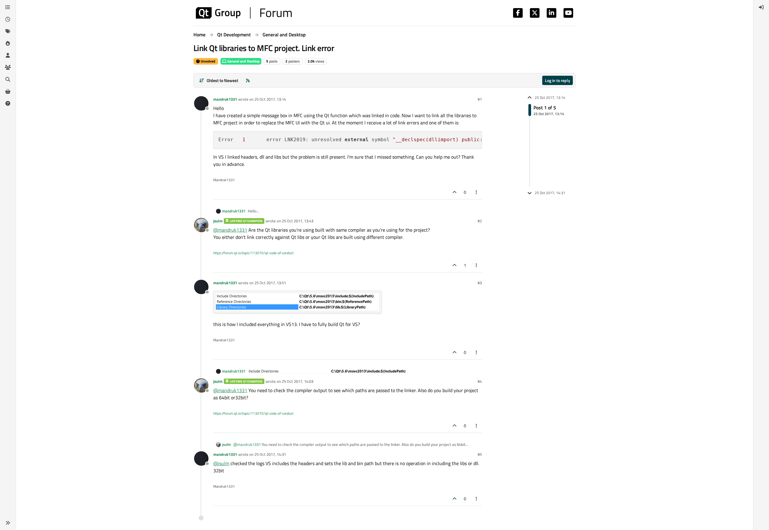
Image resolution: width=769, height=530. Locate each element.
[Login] (761, 7)
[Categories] (7, 7)
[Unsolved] (7, 103)
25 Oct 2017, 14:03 (297, 381)
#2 (480, 221)
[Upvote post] (454, 192)
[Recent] (7, 19)
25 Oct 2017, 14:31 (270, 454)
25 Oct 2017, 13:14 (270, 99)
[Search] (7, 79)
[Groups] (7, 67)
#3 (480, 283)
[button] (7, 523)
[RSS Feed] (247, 80)
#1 (480, 99)
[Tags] (7, 31)
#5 (480, 454)
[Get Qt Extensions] (7, 91)
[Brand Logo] (244, 13)
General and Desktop (243, 61)
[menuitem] (761, 7)
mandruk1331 (225, 99)
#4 (480, 381)
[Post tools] (476, 192)
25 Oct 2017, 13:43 (297, 221)
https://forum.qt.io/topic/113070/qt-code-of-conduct (253, 253)
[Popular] (7, 43)
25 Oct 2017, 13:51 (270, 283)
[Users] (7, 55)
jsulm (218, 221)
